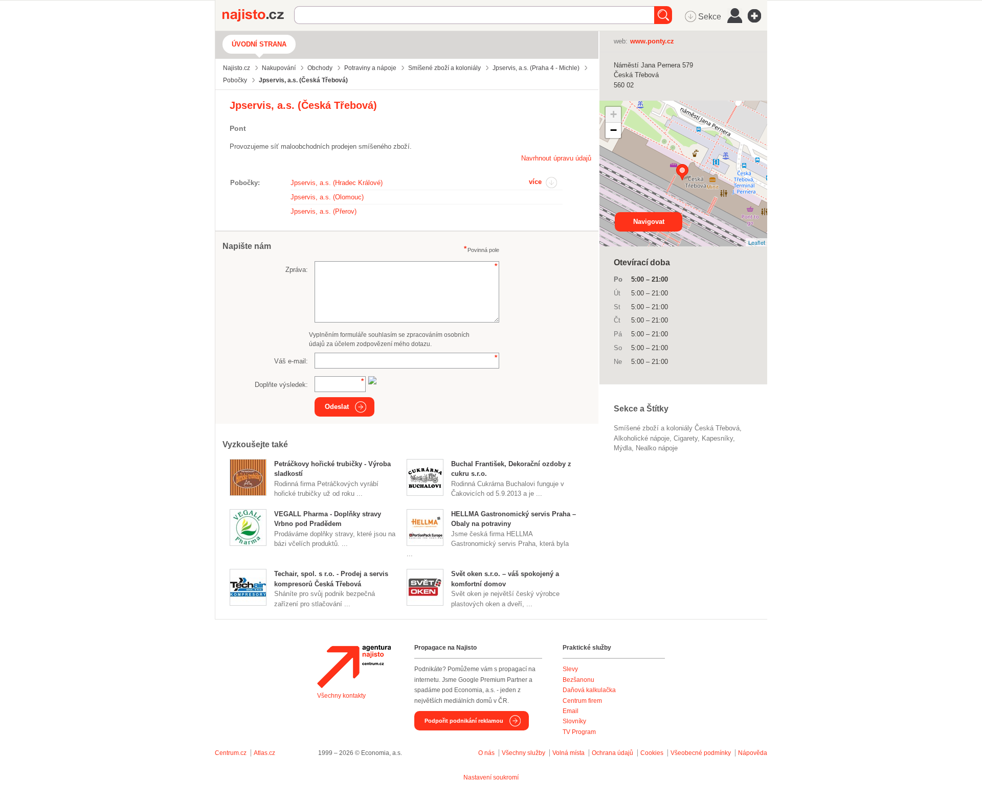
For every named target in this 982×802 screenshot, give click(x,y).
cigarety (686, 438)
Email (570, 711)
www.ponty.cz (652, 41)
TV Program (579, 732)
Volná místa (568, 753)
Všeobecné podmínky (701, 753)
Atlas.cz (264, 753)
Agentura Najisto (354, 666)
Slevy (570, 669)
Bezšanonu (578, 679)
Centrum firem (582, 700)
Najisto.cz (258, 15)
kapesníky (717, 438)
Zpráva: (296, 269)
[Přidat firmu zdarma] (757, 16)
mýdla (623, 448)
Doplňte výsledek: (281, 384)
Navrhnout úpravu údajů (556, 158)
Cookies (651, 753)
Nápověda (752, 753)
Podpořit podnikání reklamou (464, 721)
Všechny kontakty (341, 695)
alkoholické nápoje (641, 438)
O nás (486, 753)
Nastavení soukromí (491, 777)
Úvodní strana (259, 44)
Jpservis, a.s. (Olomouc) (327, 197)
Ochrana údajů (612, 753)
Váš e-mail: (291, 361)
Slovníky (574, 721)
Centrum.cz (231, 753)
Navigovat (648, 221)
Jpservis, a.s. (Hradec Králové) (337, 183)
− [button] (613, 130)
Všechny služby (524, 753)
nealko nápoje (657, 448)
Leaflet (756, 242)
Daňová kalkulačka (589, 690)
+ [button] (613, 114)
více (535, 182)
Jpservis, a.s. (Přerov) (323, 211)
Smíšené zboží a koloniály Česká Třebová (677, 428)
